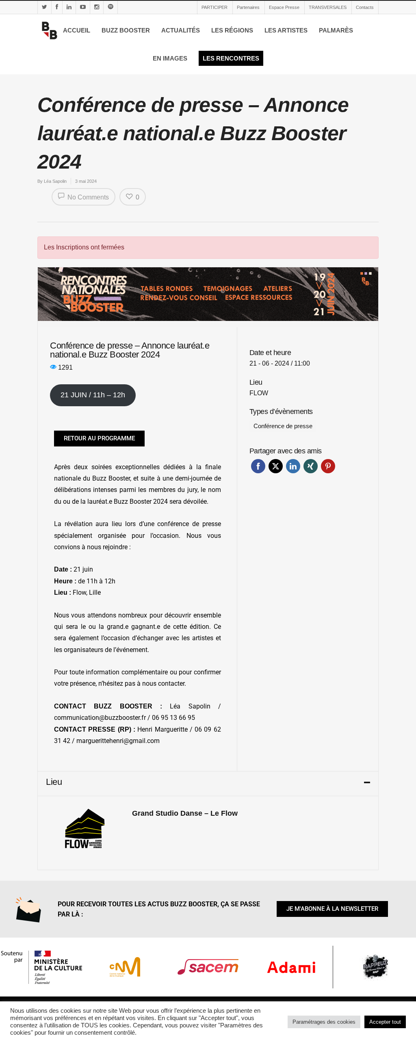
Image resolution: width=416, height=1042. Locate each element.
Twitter (276, 466)
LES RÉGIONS (232, 30)
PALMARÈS (336, 30)
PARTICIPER (215, 7)
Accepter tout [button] (385, 1022)
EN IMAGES (170, 58)
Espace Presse (284, 7)
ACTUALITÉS (180, 30)
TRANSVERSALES (328, 7)
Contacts (365, 7)
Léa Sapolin (55, 181)
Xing (310, 466)
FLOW (258, 393)
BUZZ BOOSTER (126, 30)
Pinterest (328, 466)
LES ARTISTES (286, 30)
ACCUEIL (76, 30)
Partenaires (248, 7)
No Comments (87, 197)
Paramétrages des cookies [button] (323, 1022)
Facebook (258, 466)
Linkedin (293, 466)
